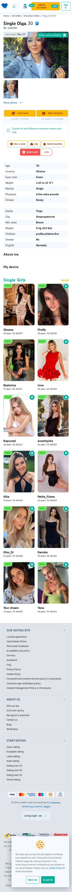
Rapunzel (9, 441)
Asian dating (13, 761)
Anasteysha (45, 441)
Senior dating (13, 779)
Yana (41, 608)
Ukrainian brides (32, 15)
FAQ (9, 664)
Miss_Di (8, 552)
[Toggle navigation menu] (15, 6)
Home (6, 15)
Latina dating (13, 756)
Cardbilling (27, 806)
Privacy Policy (14, 669)
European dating (15, 751)
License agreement (17, 636)
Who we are (13, 706)
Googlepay (55, 802)
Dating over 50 (14, 775)
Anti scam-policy (15, 710)
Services (11, 655)
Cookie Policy (55, 867)
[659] (26, 6)
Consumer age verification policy (24, 683)
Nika (6, 496)
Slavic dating (13, 747)
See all (65, 280)
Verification (12, 729)
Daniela (43, 552)
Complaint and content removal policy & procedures (34, 678)
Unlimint (38, 806)
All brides (16, 15)
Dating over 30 (14, 765)
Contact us (12, 719)
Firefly (42, 329)
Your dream (11, 608)
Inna (41, 385)
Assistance (12, 660)
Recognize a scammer (18, 715)
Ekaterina (9, 385)
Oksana (8, 329)
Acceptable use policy (18, 650)
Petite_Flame (46, 496)
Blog (9, 724)
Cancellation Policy (16, 641)
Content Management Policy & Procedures (29, 688)
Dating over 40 (14, 770)
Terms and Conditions (18, 646)
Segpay (47, 806)
